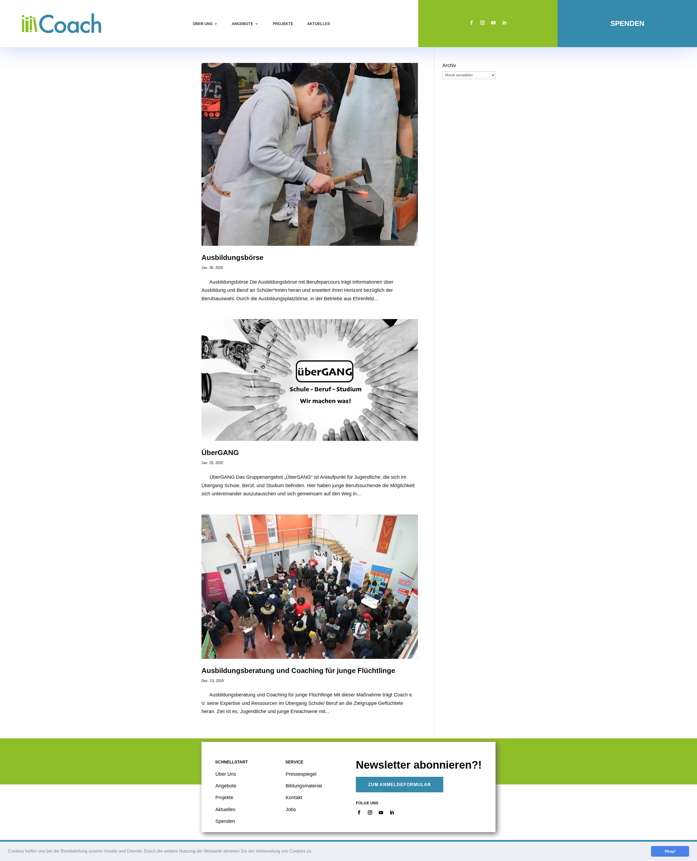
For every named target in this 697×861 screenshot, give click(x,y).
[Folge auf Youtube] (493, 22)
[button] (314, 852)
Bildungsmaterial (304, 786)
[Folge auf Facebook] (471, 22)
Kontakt (294, 797)
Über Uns (225, 774)
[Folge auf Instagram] (482, 22)
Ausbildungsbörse (232, 257)
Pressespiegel (301, 774)
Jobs (291, 809)
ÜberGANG (220, 452)
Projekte (283, 24)
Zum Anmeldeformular (399, 784)
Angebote (242, 24)
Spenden (627, 23)
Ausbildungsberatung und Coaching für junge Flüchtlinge (298, 670)
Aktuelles (318, 24)
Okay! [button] (670, 851)
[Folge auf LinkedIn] (504, 22)
